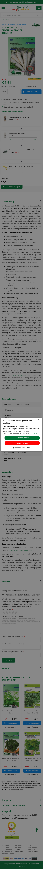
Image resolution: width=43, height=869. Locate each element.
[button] (21, 448)
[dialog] (21, 434)
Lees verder (34, 433)
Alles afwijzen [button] (22, 443)
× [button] (38, 420)
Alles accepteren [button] (22, 438)
